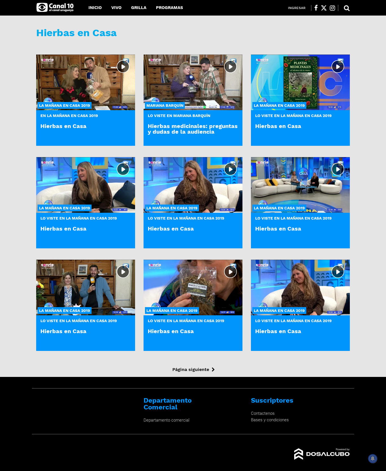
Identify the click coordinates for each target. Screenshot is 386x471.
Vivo (116, 7)
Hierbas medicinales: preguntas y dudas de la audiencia (193, 129)
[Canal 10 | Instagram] (332, 8)
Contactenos (263, 413)
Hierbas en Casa (63, 126)
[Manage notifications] (372, 458)
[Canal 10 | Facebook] (316, 8)
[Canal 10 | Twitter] (323, 8)
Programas (169, 7)
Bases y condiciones (270, 419)
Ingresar (296, 8)
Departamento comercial (166, 420)
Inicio (95, 7)
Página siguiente (190, 369)
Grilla (138, 7)
